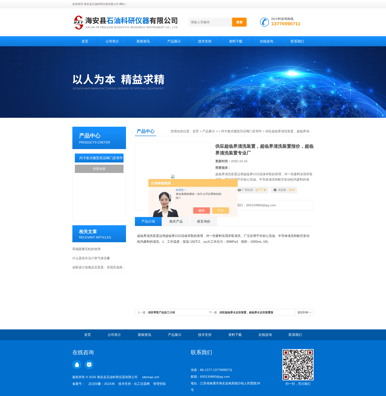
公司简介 (112, 41)
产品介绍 (148, 221)
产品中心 (90, 136)
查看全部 (99, 169)
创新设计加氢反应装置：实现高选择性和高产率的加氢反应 (99, 267)
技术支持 (205, 41)
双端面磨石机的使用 (86, 249)
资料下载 (235, 41)
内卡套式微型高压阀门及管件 (101, 158)
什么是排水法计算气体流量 (91, 258)
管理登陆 (159, 383)
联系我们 (297, 41)
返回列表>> (304, 312)
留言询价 (203, 221)
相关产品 (176, 221)
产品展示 (174, 41)
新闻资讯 (143, 41)
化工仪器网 (142, 383)
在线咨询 (266, 41)
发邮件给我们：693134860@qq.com (249, 205)
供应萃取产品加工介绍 (161, 312)
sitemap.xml (150, 377)
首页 (85, 41)
